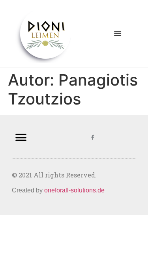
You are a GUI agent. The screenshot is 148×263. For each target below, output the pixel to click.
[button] (118, 33)
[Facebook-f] (92, 137)
